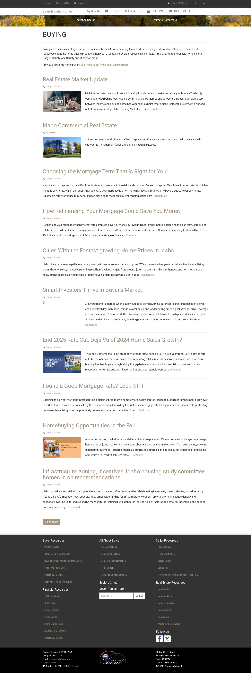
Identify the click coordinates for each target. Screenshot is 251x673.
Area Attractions (109, 547)
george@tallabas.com (59, 659)
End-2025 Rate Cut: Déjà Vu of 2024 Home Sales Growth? (112, 340)
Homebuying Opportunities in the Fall (89, 425)
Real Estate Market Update (75, 79)
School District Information (57, 554)
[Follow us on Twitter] (167, 638)
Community (163, 589)
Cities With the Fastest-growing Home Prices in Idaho (108, 250)
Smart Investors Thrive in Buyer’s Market (92, 290)
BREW (57, 666)
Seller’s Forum (164, 561)
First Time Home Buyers (56, 568)
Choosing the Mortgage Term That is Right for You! (105, 171)
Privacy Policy (49, 662)
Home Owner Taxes (53, 624)
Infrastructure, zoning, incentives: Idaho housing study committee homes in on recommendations (124, 474)
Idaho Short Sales (166, 554)
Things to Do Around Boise (114, 575)
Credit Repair (50, 603)
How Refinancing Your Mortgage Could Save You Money (112, 211)
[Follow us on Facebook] (159, 638)
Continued (157, 109)
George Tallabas (53, 86)
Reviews (80, 3)
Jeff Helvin (51, 132)
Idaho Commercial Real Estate (80, 125)
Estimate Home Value (165, 19)
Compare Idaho (165, 596)
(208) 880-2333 (179, 3)
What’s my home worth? (169, 624)
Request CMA (164, 547)
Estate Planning (51, 610)
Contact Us (63, 3)
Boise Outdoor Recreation (113, 561)
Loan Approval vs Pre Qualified (58, 582)
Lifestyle (158, 11)
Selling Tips (163, 568)
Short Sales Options (53, 575)
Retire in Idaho (108, 568)
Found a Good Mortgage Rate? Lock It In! (93, 386)
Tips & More (163, 617)
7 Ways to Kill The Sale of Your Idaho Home (179, 575)
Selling (114, 11)
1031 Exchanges (52, 596)
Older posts (51, 521)
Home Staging (164, 610)
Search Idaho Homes (58, 11)
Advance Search (86, 19)
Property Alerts (51, 547)
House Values (183, 11)
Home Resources (166, 603)
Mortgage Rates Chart (55, 631)
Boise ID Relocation (110, 554)
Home (48, 3)
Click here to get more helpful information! (105, 64)
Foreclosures (50, 617)
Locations (135, 11)
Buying (96, 11)
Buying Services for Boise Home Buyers (63, 561)
